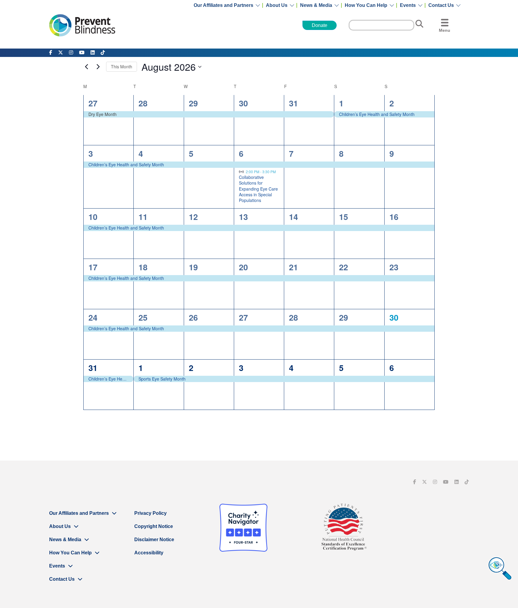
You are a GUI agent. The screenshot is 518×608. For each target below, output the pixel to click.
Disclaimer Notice (154, 539)
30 (243, 103)
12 (193, 216)
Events (408, 5)
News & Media (316, 5)
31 (293, 103)
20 (243, 267)
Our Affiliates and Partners (223, 5)
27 (92, 103)
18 (142, 267)
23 (393, 267)
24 (92, 317)
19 (193, 267)
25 (142, 317)
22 (343, 267)
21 (293, 267)
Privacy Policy (150, 513)
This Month (121, 67)
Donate (319, 25)
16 (393, 216)
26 (193, 317)
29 (193, 103)
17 (92, 267)
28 (142, 103)
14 (293, 216)
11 (142, 216)
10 (92, 216)
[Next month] (98, 66)
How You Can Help (366, 5)
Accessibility (148, 552)
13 (243, 216)
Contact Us (441, 5)
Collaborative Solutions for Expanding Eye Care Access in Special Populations (258, 188)
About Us (276, 5)
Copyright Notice (153, 526)
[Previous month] (86, 66)
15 (343, 216)
